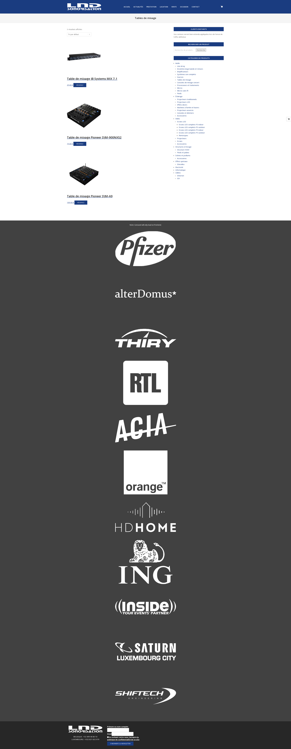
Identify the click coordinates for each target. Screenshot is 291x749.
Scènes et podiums (182, 155)
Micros (179, 88)
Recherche (201, 50)
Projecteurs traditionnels (187, 99)
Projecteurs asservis (185, 110)
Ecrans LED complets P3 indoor (191, 124)
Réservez (79, 85)
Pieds (179, 93)
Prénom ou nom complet (117, 726)
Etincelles (180, 164)
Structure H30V (183, 150)
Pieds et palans (183, 152)
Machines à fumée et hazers (188, 107)
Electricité (179, 167)
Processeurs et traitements (188, 85)
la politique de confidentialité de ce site (123, 738)
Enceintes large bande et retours (190, 69)
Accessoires (182, 116)
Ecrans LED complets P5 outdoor (192, 133)
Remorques (183, 135)
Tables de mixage (184, 80)
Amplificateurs (182, 71)
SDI (178, 178)
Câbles (178, 173)
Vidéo (177, 118)
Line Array (181, 66)
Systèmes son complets (186, 74)
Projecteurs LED (183, 102)
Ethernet (180, 175)
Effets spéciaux (181, 161)
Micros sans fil (182, 91)
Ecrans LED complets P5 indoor (191, 130)
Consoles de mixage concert (188, 82)
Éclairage (178, 96)
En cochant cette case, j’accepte (123, 738)
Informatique (180, 170)
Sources (180, 77)
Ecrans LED (181, 121)
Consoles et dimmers (185, 113)
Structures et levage (183, 147)
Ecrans (179, 141)
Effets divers (182, 105)
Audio (177, 63)
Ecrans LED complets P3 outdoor (192, 127)
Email (109, 734)
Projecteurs (181, 138)
